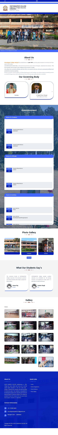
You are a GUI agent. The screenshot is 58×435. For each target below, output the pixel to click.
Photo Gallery (33, 391)
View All (29, 257)
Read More (19, 397)
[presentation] (12, 35)
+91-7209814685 (12, 408)
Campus (12, 253)
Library (29, 253)
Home (32, 384)
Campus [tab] (6, 306)
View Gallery (13, 246)
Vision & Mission (34, 389)
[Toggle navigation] (37, 1)
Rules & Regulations (35, 386)
